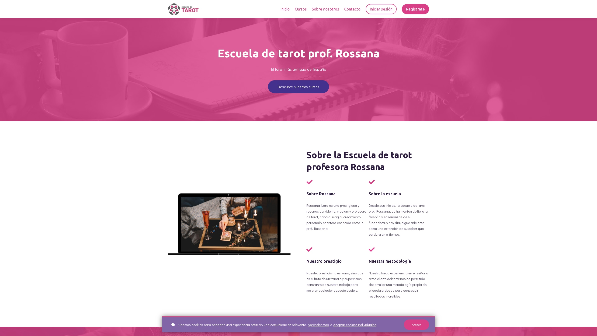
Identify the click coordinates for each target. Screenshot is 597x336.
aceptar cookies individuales (354, 324)
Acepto (416, 324)
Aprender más (318, 324)
